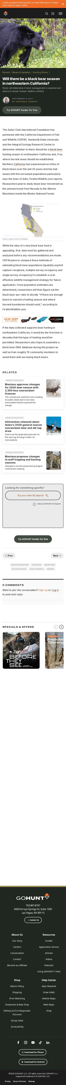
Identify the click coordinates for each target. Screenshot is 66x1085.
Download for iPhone (34, 1052)
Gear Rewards (49, 986)
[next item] (61, 627)
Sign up (43, 590)
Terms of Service (19, 1081)
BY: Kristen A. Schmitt (25, 101)
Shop (17, 980)
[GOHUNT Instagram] (25, 1042)
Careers (17, 946)
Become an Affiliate (17, 965)
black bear (56, 149)
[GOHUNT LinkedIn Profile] (48, 1042)
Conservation (17, 953)
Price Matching (17, 998)
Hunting (50, 565)
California (19, 164)
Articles (49, 953)
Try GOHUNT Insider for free (21, 110)
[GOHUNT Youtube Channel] (33, 1042)
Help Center (49, 980)
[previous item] (56, 627)
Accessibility (17, 1026)
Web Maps (48, 1004)
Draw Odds (49, 992)
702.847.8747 (33, 905)
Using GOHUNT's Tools (48, 971)
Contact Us (34, 920)
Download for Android (34, 1062)
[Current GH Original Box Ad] (21, 650)
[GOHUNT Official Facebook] (18, 1042)
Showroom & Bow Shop (17, 1004)
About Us (17, 934)
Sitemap (31, 1081)
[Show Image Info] (62, 64)
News (50, 569)
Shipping (17, 992)
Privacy (8, 1081)
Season (36, 565)
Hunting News (40, 72)
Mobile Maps (49, 998)
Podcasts (48, 965)
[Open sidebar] (60, 13)
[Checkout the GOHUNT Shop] (53, 13)
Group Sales (17, 1020)
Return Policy (17, 986)
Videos (49, 959)
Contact (17, 959)
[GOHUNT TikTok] (40, 1042)
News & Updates (21, 72)
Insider (49, 940)
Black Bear (19, 569)
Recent (6, 72)
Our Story (17, 940)
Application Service (49, 946)
